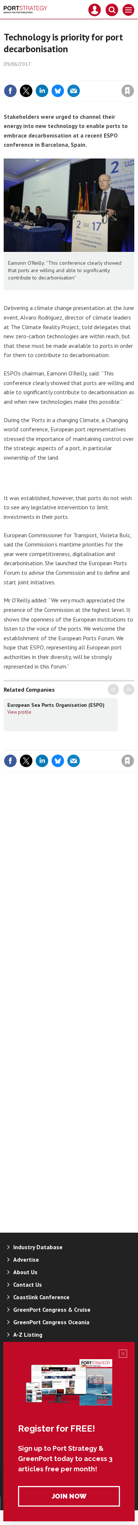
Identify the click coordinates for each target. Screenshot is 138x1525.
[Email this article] (73, 90)
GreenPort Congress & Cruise (52, 1309)
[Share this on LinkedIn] (42, 90)
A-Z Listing (27, 1334)
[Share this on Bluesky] (57, 90)
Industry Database (38, 1247)
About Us (25, 1272)
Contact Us (27, 1284)
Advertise (26, 1259)
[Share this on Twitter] (26, 90)
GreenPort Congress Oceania (51, 1322)
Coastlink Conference (41, 1297)
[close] (133, 75)
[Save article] (127, 90)
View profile (19, 712)
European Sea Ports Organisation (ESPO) (56, 705)
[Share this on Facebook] (10, 90)
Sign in (41, 75)
